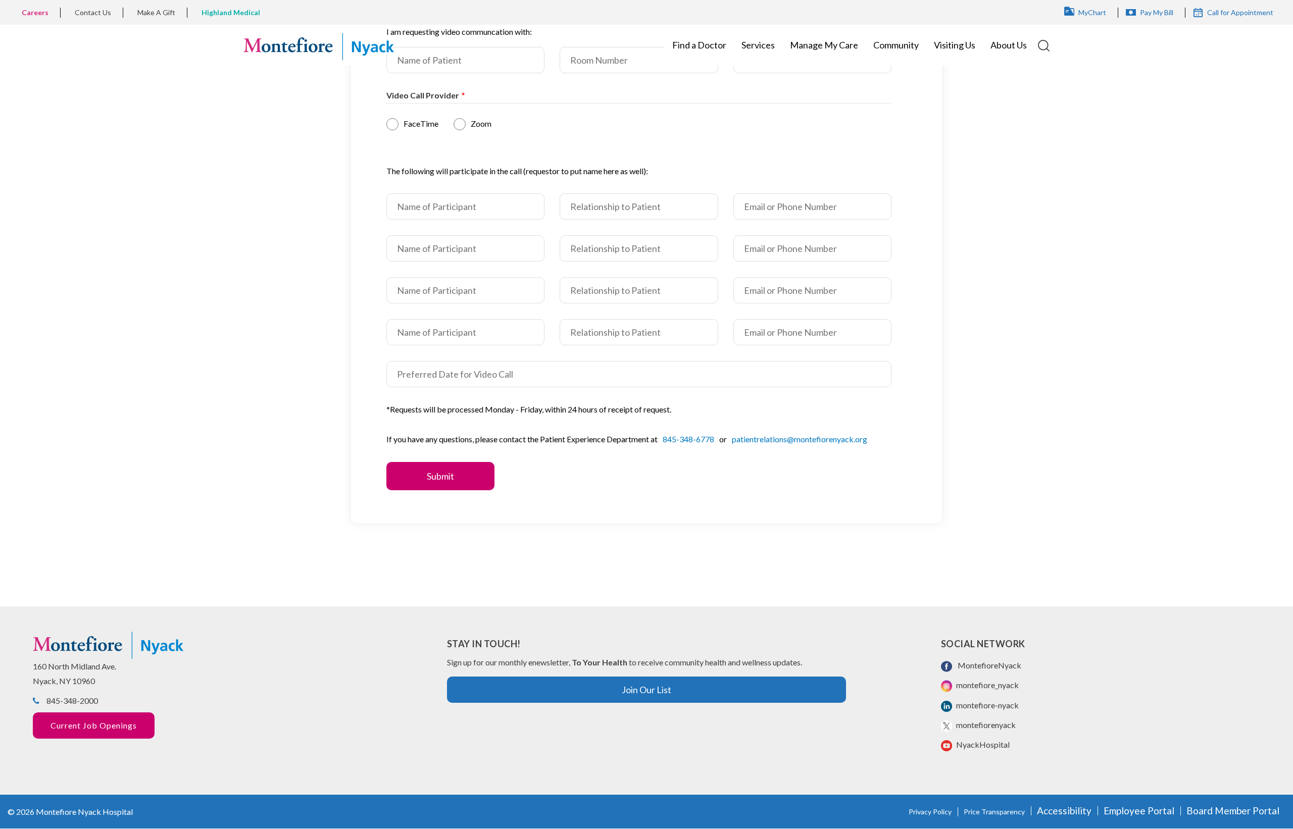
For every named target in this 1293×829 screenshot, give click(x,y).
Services (758, 44)
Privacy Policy (930, 811)
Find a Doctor (699, 44)
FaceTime (421, 123)
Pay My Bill (1156, 12)
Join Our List (646, 689)
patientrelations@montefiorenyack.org (799, 439)
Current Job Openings (94, 725)
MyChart (1092, 12)
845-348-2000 (72, 700)
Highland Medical (231, 12)
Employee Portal (1139, 810)
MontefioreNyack (988, 665)
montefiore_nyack (987, 685)
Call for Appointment (1240, 12)
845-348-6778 (688, 439)
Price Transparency (994, 811)
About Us (1008, 44)
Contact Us (93, 12)
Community (896, 44)
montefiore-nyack (987, 705)
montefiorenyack (985, 725)
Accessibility (1064, 810)
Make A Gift (156, 12)
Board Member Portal (1232, 810)
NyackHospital (982, 744)
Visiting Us (954, 44)
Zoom (481, 123)
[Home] (318, 45)
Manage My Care (824, 44)
